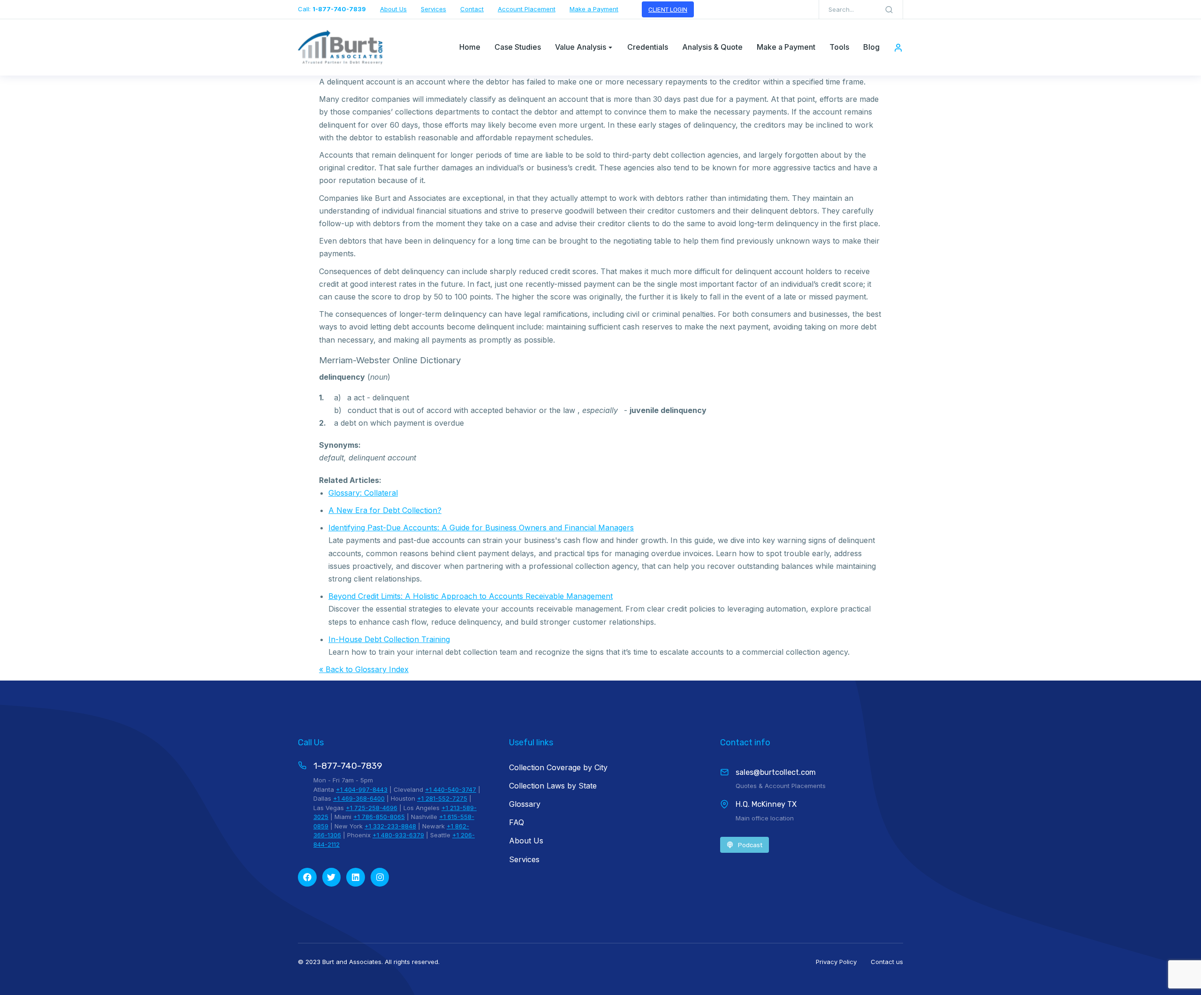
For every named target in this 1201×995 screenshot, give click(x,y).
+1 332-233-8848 (390, 826)
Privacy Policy (836, 961)
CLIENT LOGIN (667, 9)
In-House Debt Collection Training (389, 639)
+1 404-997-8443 (362, 789)
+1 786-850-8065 (379, 816)
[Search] (889, 9)
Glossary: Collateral (363, 493)
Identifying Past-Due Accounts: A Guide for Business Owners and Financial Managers (481, 527)
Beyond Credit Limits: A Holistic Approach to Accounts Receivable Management (470, 596)
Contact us (887, 961)
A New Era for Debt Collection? (384, 510)
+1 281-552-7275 (442, 798)
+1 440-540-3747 (450, 789)
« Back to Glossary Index (364, 669)
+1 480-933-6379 (398, 835)
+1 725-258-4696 (371, 807)
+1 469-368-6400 (359, 798)
